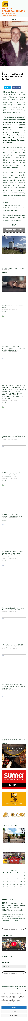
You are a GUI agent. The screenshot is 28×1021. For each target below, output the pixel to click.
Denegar (14, 1011)
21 (17, 884)
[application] (14, 944)
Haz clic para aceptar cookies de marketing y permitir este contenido (14, 229)
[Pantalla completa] (24, 949)
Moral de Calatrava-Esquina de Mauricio (13, 11)
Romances (21, 140)
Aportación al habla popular (13, 122)
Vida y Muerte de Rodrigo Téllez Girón (13, 739)
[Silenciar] (21, 949)
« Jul (7, 892)
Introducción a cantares (13, 130)
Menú (14, 19)
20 (14, 884)
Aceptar (14, 1007)
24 (3, 887)
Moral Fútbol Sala (6, 849)
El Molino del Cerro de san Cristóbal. (13, 268)
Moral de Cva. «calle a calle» (9, 825)
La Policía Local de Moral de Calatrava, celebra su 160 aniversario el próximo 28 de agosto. (13, 348)
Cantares (21, 137)
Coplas (13, 140)
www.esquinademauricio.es (12, 205)
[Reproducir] (4, 949)
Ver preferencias (14, 1015)
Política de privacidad (18, 1019)
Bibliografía (9, 142)
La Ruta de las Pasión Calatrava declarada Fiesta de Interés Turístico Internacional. (13, 686)
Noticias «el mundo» (9, 899)
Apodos (21, 127)
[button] (26, 991)
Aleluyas (6, 140)
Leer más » (4, 272)
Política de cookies (9, 1019)
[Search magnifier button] (24, 929)
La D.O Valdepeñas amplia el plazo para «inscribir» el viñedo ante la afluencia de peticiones (12, 474)
